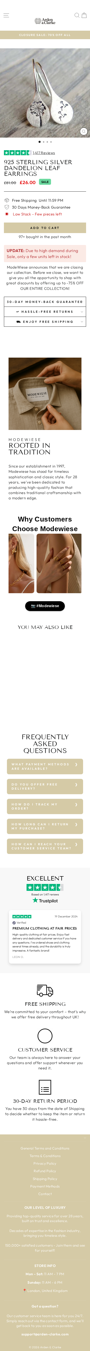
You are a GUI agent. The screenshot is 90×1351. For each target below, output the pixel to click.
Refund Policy (45, 1171)
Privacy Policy (45, 1163)
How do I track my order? (35, 806)
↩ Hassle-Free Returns (44, 311)
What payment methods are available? (41, 766)
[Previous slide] (9, 937)
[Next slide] (80, 937)
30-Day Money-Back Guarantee (45, 302)
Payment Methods (45, 1186)
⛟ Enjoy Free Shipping (45, 321)
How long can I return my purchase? (40, 826)
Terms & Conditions (45, 1156)
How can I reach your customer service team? (42, 846)
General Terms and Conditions (45, 1148)
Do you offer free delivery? (35, 787)
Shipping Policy (45, 1179)
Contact (45, 1194)
